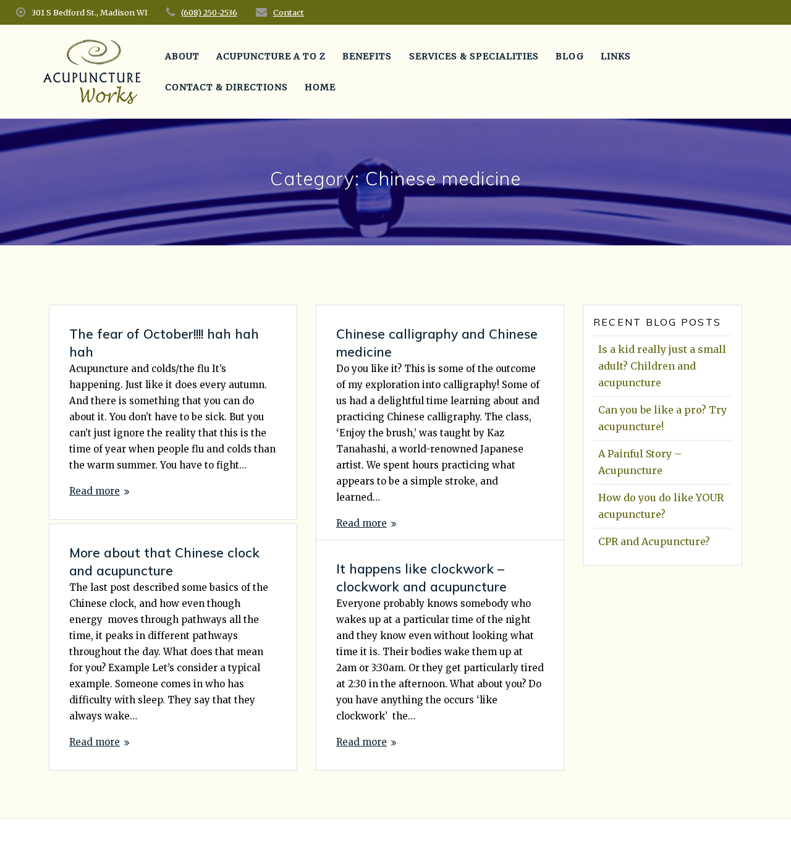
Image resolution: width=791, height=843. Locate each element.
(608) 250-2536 (209, 12)
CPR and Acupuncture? (654, 541)
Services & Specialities (474, 56)
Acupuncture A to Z (271, 56)
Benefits (367, 56)
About (182, 56)
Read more (94, 491)
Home (320, 87)
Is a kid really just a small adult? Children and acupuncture (662, 366)
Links (616, 56)
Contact (288, 12)
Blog (570, 56)
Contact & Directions (226, 87)
